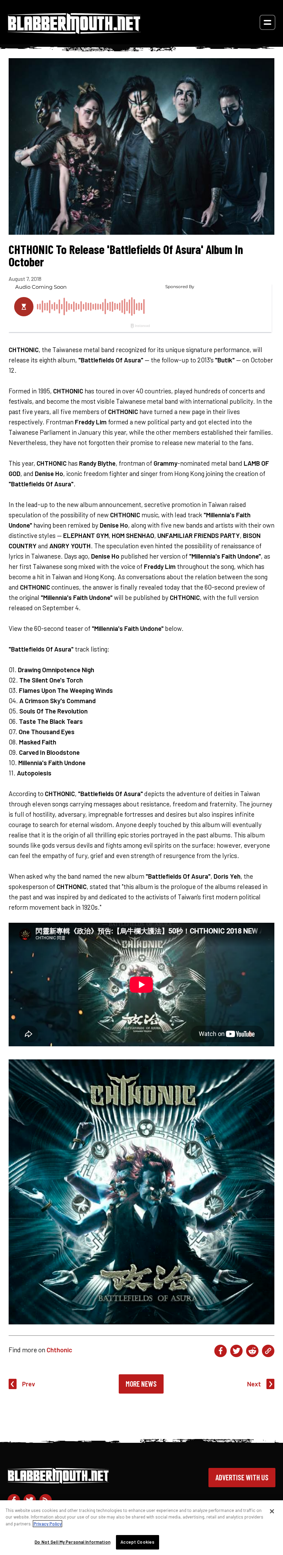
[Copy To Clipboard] (268, 1351)
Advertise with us (242, 1477)
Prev (28, 1384)
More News (141, 1383)
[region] (141, 1527)
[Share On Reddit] (252, 1351)
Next (254, 1384)
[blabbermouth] (74, 31)
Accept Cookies (137, 1542)
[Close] (272, 1511)
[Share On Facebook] (220, 1351)
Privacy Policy (47, 1523)
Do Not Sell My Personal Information (72, 1542)
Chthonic (59, 1350)
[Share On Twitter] (236, 1351)
